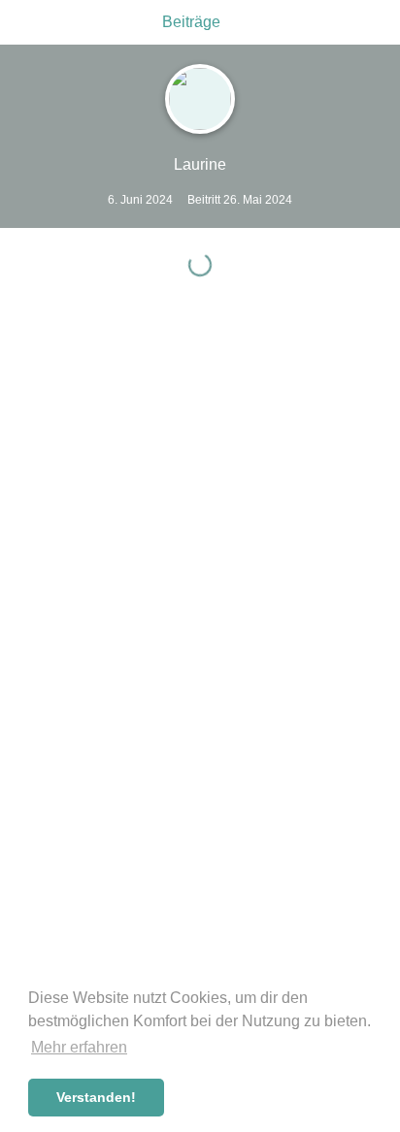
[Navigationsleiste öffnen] (19, 22)
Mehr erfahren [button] (79, 1047)
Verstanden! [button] (96, 1097)
